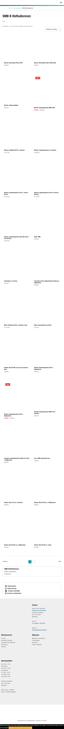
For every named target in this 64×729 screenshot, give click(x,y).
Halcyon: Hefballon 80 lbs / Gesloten (14, 150)
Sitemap (44, 720)
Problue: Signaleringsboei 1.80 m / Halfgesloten (43, 368)
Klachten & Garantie (6, 640)
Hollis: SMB (37, 237)
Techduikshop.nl (17, 8)
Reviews (3, 646)
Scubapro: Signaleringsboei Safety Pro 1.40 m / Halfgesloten (17, 459)
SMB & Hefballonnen (10, 571)
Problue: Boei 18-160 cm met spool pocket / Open (16, 368)
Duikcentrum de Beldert (39, 610)
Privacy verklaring (36, 644)
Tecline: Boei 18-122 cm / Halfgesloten (15, 545)
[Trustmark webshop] (16, 608)
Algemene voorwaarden (38, 638)
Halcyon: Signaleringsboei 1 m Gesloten (45, 150)
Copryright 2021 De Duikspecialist (26, 720)
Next (60, 561)
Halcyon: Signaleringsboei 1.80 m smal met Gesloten (46, 193)
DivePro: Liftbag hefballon (11, 105)
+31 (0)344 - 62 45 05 (38, 623)
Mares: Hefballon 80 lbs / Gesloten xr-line (15, 325)
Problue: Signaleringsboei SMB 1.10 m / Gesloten (45, 412)
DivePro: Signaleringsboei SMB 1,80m (44, 108)
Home (10, 8)
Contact (3, 638)
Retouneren (4, 644)
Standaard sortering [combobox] (51, 29)
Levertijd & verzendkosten (8, 642)
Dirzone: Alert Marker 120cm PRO (13, 63)
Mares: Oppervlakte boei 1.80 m (43, 325)
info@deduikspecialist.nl (39, 630)
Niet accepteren (18, 728)
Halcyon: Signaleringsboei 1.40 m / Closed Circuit (16, 193)
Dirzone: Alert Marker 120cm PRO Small (45, 63)
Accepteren (11, 728)
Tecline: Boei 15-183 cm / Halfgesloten (45, 502)
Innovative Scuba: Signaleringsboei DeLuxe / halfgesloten (47, 282)
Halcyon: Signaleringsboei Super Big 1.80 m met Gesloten (16, 237)
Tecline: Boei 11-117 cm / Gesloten (13, 502)
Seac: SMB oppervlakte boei (42, 458)
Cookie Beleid (35, 640)
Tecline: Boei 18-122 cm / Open (42, 545)
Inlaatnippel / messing (10, 281)
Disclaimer (35, 642)
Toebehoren (7, 574)
